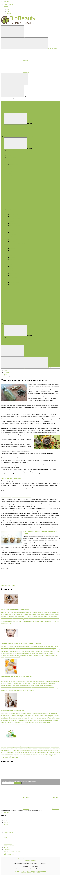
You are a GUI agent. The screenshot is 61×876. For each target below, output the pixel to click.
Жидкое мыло (10, 177)
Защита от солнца (14, 234)
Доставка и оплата (8, 4)
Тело (8, 245)
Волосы (8, 254)
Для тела (9, 173)
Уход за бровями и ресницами (17, 237)
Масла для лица (13, 220)
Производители (7, 835)
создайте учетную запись (24, 764)
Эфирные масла (11, 152)
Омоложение (13, 227)
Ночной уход (13, 241)
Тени (11, 264)
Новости (9, 13)
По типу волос (13, 257)
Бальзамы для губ (14, 239)
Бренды (5, 321)
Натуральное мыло (11, 157)
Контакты (6, 6)
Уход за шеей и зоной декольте (17, 243)
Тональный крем (14, 280)
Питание (12, 230)
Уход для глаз (13, 236)
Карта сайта (7, 822)
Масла (8, 261)
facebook (26, 809)
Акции (5, 323)
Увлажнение (13, 232)
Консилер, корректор (15, 282)
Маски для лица (13, 216)
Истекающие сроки (11, 339)
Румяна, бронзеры (14, 273)
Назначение (12, 248)
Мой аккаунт (26, 72)
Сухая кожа (12, 162)
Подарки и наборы (11, 150)
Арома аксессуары (11, 320)
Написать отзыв (11, 585)
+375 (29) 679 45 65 (5, 1)
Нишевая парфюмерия (12, 209)
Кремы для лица (14, 214)
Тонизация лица (14, 228)
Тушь (11, 266)
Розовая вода (7, 849)
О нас (8, 9)
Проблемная (13, 171)
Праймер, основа (14, 277)
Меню (27, 111)
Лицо (8, 212)
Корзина (26, 84)
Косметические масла (12, 153)
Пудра (11, 268)
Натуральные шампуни (9, 853)
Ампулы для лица (14, 223)
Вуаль (11, 275)
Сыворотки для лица (15, 218)
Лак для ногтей (13, 286)
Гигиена (11, 250)
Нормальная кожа (14, 161)
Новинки (6, 341)
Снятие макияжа (14, 284)
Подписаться (18, 783)
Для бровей (12, 271)
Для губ (11, 270)
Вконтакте (55, 809)
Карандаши (12, 262)
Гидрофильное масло (9, 854)
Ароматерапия (7, 342)
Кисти (11, 279)
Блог (8, 11)
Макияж (12, 261)
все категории (29, 136)
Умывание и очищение (15, 225)
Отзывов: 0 (3, 585)
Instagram (26, 797)
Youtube (55, 797)
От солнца (12, 252)
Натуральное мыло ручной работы (12, 851)
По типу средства (14, 246)
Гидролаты (9, 155)
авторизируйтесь (11, 764)
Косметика (9, 211)
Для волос (9, 175)
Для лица (9, 159)
